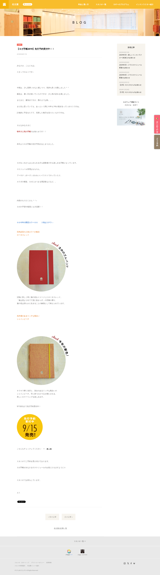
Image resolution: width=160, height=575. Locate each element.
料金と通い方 (83, 4)
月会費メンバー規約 (33, 566)
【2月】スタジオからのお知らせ (130, 85)
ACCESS (28, 4)
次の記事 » (68, 517)
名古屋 (15, 4)
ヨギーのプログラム (121, 4)
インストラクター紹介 (144, 4)
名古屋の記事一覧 (60, 528)
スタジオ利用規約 (20, 566)
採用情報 (48, 562)
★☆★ (49, 449)
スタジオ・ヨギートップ (22, 562)
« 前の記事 (52, 517)
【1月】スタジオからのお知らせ (130, 92)
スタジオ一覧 (101, 4)
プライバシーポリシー (37, 562)
